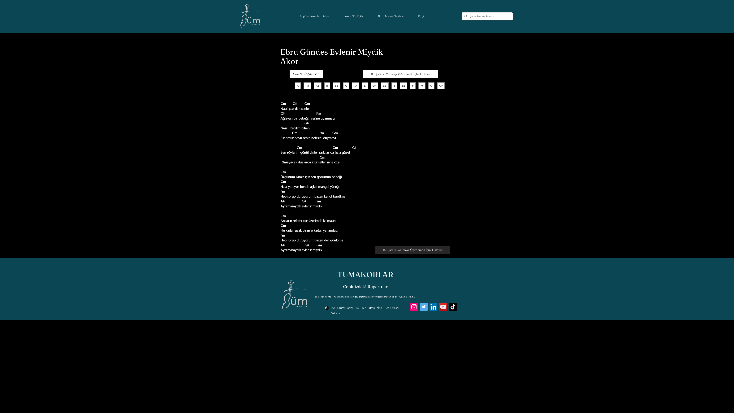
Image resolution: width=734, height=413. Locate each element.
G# (441, 85)
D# (374, 85)
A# (307, 85)
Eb (403, 85)
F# (422, 85)
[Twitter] (424, 307)
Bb (336, 85)
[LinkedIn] (433, 307)
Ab (317, 85)
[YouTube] (443, 307)
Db (385, 85)
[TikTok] (453, 307)
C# (355, 85)
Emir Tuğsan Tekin (371, 308)
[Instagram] (414, 307)
